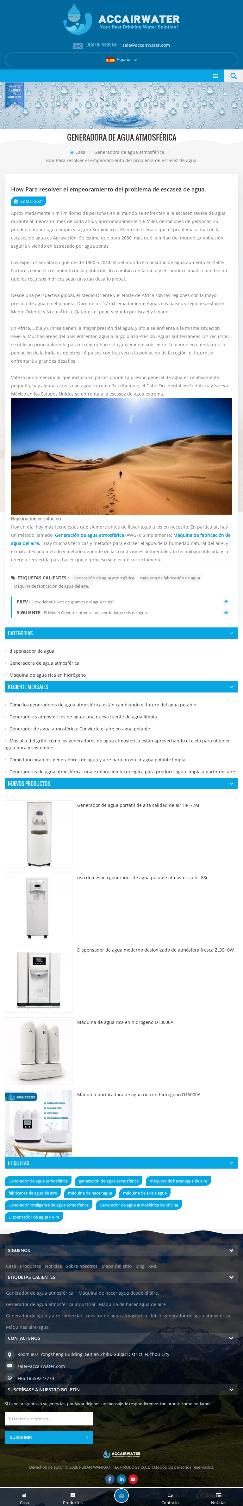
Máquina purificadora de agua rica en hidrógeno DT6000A (139, 1095)
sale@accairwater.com (146, 45)
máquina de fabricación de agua (170, 578)
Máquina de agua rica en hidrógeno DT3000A (125, 1022)
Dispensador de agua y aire (34, 1217)
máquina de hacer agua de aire (178, 1181)
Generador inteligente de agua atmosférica (49, 1205)
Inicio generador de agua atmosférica (190, 1316)
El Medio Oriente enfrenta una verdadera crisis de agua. (96, 612)
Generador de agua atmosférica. (40, 1293)
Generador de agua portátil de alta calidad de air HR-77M (138, 805)
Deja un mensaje (121, 1495)
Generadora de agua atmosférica (44, 663)
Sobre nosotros (82, 1266)
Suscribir (21, 1437)
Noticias (53, 1266)
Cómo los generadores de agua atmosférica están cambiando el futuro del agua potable (102, 705)
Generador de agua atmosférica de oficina (139, 1205)
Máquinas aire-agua (27, 1327)
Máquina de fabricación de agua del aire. (51, 586)
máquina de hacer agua (90, 1193)
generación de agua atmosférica (109, 1181)
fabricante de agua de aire (33, 1193)
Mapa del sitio (117, 1266)
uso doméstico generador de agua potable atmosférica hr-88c (142, 877)
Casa (80, 152)
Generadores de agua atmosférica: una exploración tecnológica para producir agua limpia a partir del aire (122, 772)
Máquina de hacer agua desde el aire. (118, 1293)
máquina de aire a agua (145, 1193)
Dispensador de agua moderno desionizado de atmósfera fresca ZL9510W (155, 950)
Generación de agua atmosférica (104, 578)
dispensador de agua (31, 651)
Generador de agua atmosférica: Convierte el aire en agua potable (79, 729)
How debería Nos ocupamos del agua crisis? (73, 602)
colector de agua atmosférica (116, 1316)
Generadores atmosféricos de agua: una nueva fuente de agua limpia (83, 717)
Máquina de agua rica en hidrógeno (47, 675)
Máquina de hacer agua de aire (132, 1304)
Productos (30, 1266)
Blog (140, 1266)
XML (152, 1266)
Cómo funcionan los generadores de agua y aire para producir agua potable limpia (97, 760)
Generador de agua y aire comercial (44, 1316)
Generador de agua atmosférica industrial (50, 1304)
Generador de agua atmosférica (38, 1181)
